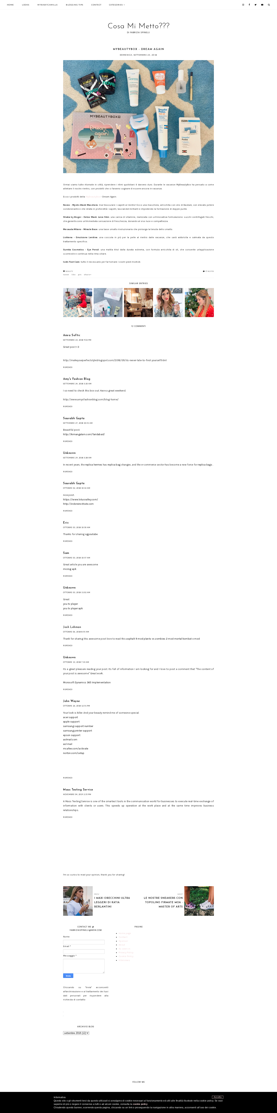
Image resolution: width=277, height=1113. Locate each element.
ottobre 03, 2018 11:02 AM (76, 592)
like (74, 275)
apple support (71, 721)
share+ (88, 275)
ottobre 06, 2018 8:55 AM (76, 632)
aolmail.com (70, 739)
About (122, 944)
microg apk (69, 569)
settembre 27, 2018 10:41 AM (78, 423)
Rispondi (68, 367)
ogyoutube (91, 534)
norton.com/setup (73, 753)
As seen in (124, 948)
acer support (70, 717)
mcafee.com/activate (75, 748)
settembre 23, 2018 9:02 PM (77, 340)
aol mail (67, 744)
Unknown (69, 453)
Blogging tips (74, 5)
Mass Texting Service (78, 789)
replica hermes (93, 464)
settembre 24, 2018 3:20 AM (77, 384)
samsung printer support (77, 730)
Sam (66, 553)
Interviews (124, 960)
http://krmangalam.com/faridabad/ (84, 434)
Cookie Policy (126, 956)
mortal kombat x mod (187, 638)
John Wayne (71, 701)
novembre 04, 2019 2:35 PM (77, 794)
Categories (116, 5)
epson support (71, 735)
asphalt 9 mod (134, 638)
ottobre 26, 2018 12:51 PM (76, 706)
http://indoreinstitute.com (78, 503)
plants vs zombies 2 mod (159, 638)
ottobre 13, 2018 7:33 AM (76, 662)
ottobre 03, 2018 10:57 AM (76, 558)
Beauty (69, 271)
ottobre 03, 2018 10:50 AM (76, 527)
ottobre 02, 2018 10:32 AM (76, 488)
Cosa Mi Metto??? (139, 26)
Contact (96, 5)
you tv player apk (73, 608)
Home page (125, 933)
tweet (66, 275)
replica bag (114, 464)
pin (80, 275)
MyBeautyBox (93, 196)
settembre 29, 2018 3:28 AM (77, 458)
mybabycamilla (47, 5)
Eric (66, 522)
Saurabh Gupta (74, 418)
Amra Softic (71, 335)
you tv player (70, 603)
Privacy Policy (126, 952)
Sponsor (123, 941)
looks (25, 5)
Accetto (218, 1097)
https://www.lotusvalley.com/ (80, 499)
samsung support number (78, 726)
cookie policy (140, 1104)
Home (10, 5)
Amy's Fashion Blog (76, 379)
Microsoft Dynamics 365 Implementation (87, 682)
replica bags (205, 464)
